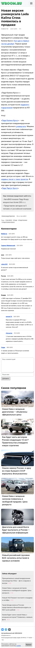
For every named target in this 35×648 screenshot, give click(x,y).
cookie (18, 646)
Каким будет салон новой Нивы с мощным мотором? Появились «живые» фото (17, 617)
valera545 (4, 264)
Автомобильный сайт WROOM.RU (11, 633)
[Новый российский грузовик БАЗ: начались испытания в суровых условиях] (17, 545)
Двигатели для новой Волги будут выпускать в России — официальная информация (16, 530)
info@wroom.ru (5, 635)
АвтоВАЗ (9, 220)
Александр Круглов (8, 216)
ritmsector (9, 333)
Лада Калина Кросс (10, 120)
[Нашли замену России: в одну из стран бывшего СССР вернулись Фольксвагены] (17, 458)
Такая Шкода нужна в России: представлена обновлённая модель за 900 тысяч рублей (16, 607)
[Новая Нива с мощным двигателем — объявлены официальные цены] (17, 399)
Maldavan (4, 234)
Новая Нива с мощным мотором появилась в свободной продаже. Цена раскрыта (16, 590)
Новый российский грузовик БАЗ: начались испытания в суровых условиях (16, 558)
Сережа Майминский (8, 245)
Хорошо (28, 645)
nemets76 (9, 316)
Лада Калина (22, 220)
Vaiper (3, 347)
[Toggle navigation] (31, 3)
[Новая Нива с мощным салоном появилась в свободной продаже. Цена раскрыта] (17, 486)
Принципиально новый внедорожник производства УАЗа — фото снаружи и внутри (16, 580)
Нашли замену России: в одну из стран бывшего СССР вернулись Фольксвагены (16, 471)
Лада (15, 220)
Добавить (5, 378)
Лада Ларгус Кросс (10, 188)
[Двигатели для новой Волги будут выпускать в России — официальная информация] (17, 517)
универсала (21, 126)
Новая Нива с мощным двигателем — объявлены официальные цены (14, 412)
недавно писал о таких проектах (14, 179)
